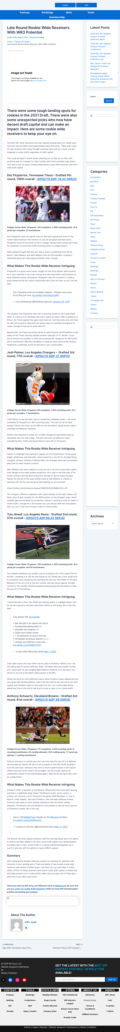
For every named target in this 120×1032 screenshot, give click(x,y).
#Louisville (34, 617)
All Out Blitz (95, 177)
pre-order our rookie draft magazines (28, 889)
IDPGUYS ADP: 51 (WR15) (52, 356)
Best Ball (94, 181)
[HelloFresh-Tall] (102, 136)
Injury (92, 224)
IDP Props (94, 220)
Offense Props (96, 245)
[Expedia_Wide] (42, 901)
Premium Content (98, 258)
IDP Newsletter (97, 215)
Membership (57, 17)
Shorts (93, 287)
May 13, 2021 (61, 826)
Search (93, 96)
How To (93, 207)
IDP (91, 211)
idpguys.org (60, 886)
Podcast (94, 253)
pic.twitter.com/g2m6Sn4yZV (27, 820)
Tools (90, 12)
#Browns (54, 817)
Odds (92, 237)
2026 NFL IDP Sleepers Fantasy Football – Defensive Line (100, 56)
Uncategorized (96, 300)
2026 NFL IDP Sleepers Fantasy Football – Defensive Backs (100, 37)
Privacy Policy (90, 1000)
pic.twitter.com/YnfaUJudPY (45, 295)
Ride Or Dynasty (97, 279)
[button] (65, 5)
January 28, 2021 (61, 301)
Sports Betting (96, 292)
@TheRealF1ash (28, 817)
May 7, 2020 (50, 651)
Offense (93, 241)
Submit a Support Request (35, 1027)
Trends (93, 296)
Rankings (47, 12)
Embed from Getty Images (16, 51)
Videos (93, 304)
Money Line (95, 232)
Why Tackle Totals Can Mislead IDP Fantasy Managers (100, 66)
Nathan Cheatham (9, 973)
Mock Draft (95, 228)
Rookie (93, 283)
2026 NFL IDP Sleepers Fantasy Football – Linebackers (100, 46)
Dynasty (94, 194)
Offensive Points (97, 249)
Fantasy (25, 12)
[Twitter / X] (26, 927)
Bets (69, 12)
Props (93, 262)
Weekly (93, 309)
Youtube (94, 313)
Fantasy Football (97, 198)
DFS (92, 190)
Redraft (93, 275)
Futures (93, 203)
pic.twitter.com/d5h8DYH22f (27, 645)
